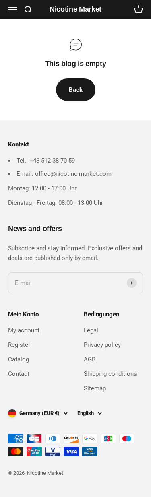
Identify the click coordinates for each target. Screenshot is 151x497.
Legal (91, 330)
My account (23, 330)
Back (76, 89)
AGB (89, 359)
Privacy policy (102, 345)
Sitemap (95, 388)
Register (19, 345)
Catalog (18, 359)
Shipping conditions (110, 373)
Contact (18, 373)
